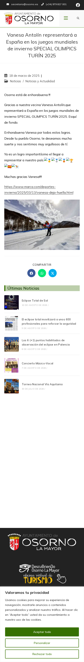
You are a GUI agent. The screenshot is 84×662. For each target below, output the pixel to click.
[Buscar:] (78, 18)
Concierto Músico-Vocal (37, 363)
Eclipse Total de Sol (35, 300)
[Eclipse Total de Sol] (11, 302)
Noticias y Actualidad (40, 81)
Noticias (15, 81)
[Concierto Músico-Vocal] (11, 365)
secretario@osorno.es (24, 4)
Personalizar (42, 643)
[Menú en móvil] (65, 18)
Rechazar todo (42, 654)
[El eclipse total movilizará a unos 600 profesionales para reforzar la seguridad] (11, 323)
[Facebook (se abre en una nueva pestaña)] (77, 5)
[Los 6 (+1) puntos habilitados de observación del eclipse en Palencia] (11, 344)
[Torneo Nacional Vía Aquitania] (11, 386)
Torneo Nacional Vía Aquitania (42, 384)
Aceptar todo (42, 632)
